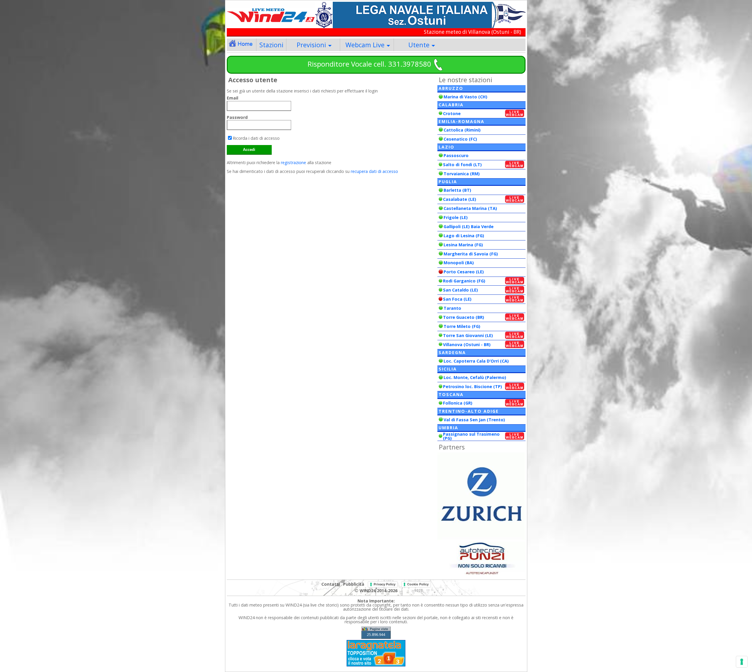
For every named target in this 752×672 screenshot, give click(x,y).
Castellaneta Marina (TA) (470, 208)
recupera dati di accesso (374, 171)
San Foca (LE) (457, 299)
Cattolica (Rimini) (462, 130)
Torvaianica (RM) (462, 173)
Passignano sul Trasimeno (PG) (471, 436)
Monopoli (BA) (459, 262)
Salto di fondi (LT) (462, 164)
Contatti (330, 584)
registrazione (293, 162)
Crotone (452, 113)
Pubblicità (353, 584)
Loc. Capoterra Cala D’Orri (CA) (476, 361)
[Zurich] (481, 538)
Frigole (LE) (456, 217)
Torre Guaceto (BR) (463, 317)
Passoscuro (456, 155)
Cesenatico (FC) (460, 139)
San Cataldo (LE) (460, 290)
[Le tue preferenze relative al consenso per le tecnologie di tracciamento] (741, 661)
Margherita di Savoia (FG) (471, 254)
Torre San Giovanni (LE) (468, 335)
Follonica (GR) (457, 403)
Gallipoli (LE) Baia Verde (469, 226)
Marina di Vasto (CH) (465, 97)
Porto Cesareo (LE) (464, 271)
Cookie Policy (418, 584)
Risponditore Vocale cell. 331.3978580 (369, 64)
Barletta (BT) (457, 190)
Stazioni (271, 45)
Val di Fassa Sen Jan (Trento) (474, 419)
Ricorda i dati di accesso (256, 138)
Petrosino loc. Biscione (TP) (472, 386)
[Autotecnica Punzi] (481, 573)
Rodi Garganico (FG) (464, 281)
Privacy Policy (384, 584)
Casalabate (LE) (459, 199)
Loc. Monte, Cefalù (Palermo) (475, 377)
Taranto (452, 308)
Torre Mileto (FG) (462, 326)
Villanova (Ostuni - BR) (467, 344)
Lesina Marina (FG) (463, 244)
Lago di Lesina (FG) (464, 235)
